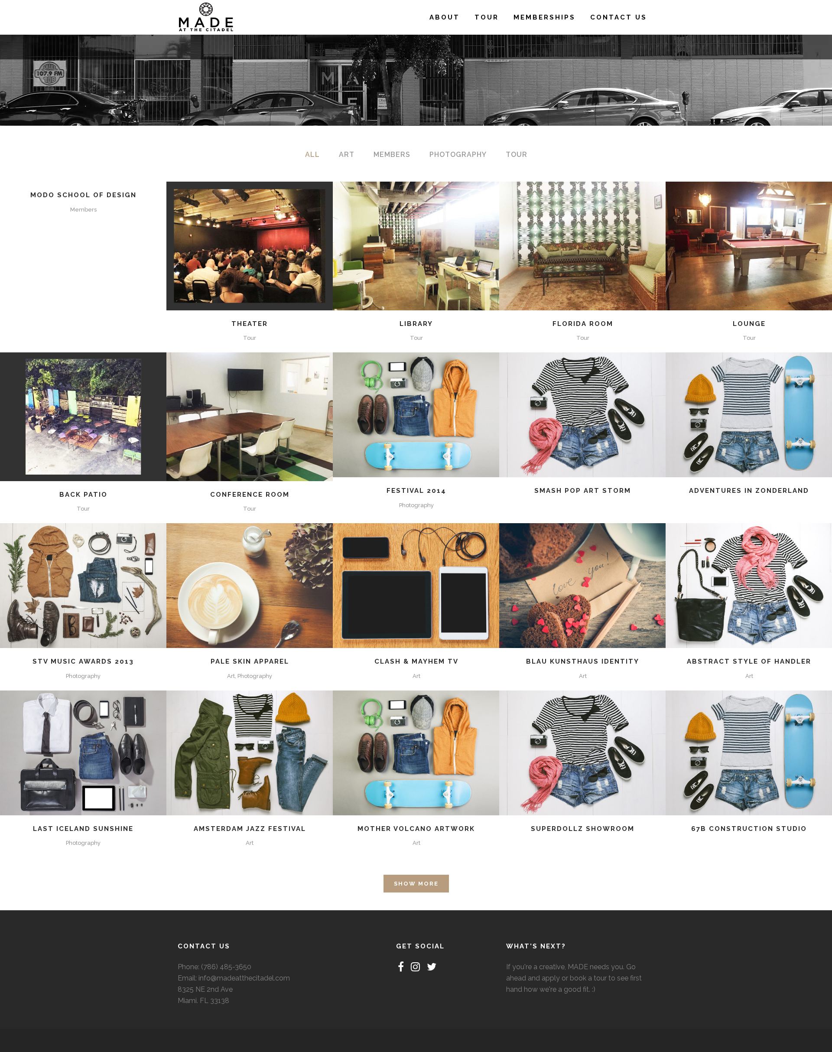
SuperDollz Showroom (582, 829)
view (269, 245)
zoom (231, 245)
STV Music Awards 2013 (83, 661)
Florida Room (582, 324)
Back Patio (83, 494)
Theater (249, 324)
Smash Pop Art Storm (582, 491)
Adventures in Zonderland (749, 491)
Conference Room (249, 494)
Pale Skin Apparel (250, 661)
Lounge (749, 324)
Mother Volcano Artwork (416, 829)
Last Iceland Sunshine (83, 829)
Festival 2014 (416, 491)
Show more (416, 883)
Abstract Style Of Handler (749, 661)
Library (416, 324)
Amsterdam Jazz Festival (250, 829)
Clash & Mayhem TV (416, 661)
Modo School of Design (83, 195)
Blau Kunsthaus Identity (582, 661)
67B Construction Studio (749, 829)
